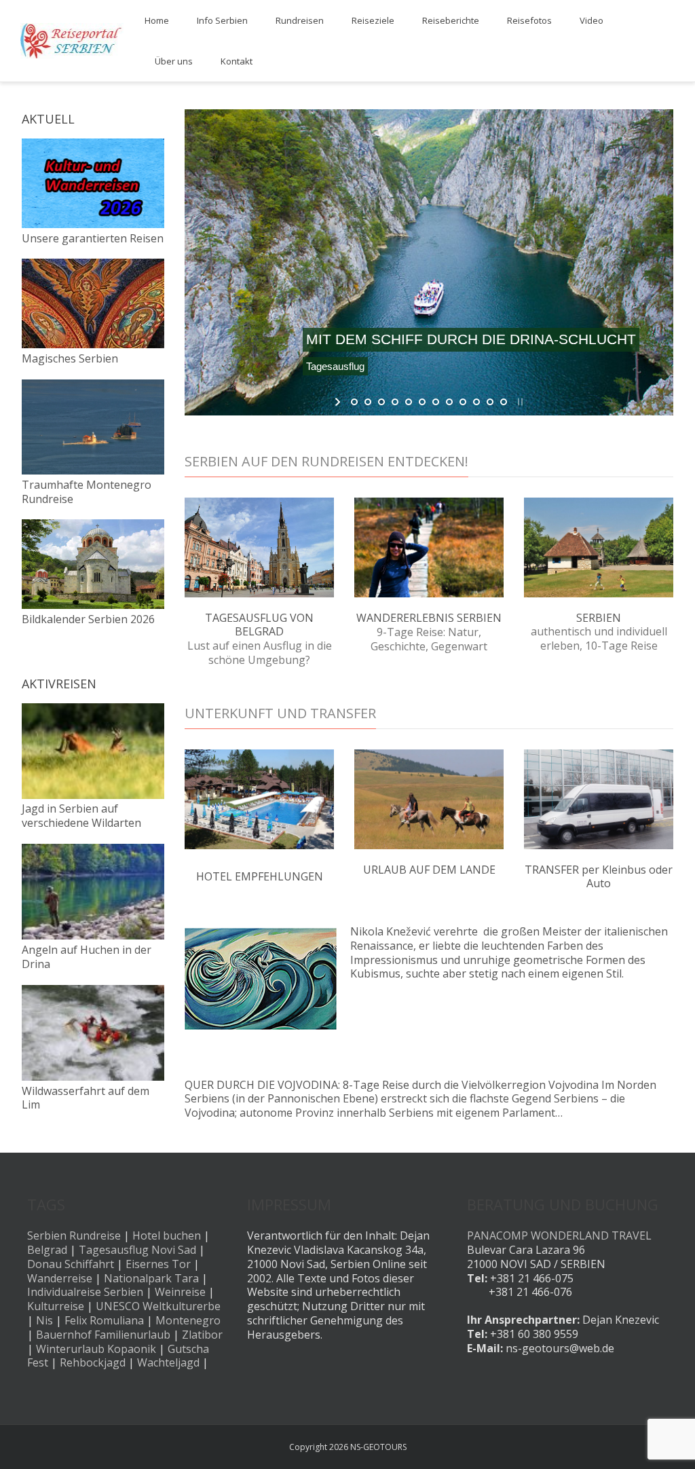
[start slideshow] (339, 402)
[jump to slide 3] (381, 402)
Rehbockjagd (93, 1362)
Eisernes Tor (158, 1264)
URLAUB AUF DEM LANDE (429, 869)
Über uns (174, 61)
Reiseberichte (450, 20)
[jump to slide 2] (368, 402)
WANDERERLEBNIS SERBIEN (429, 617)
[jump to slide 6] (422, 402)
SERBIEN (598, 617)
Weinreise (180, 1291)
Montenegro (188, 1320)
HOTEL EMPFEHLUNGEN (259, 876)
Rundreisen (300, 20)
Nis (44, 1320)
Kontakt (236, 61)
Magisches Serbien (70, 358)
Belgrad (47, 1249)
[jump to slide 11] (490, 402)
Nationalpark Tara (151, 1278)
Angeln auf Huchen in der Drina (86, 956)
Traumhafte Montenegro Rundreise (86, 491)
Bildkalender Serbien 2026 (88, 619)
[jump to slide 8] (449, 402)
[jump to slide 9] (463, 402)
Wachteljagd (168, 1362)
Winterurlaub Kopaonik (96, 1348)
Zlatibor (202, 1334)
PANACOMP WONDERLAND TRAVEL (559, 1235)
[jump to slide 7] (436, 402)
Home (157, 20)
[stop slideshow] (518, 402)
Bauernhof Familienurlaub (103, 1334)
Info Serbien (222, 20)
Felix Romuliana (104, 1320)
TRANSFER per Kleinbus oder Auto (599, 876)
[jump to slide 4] (395, 402)
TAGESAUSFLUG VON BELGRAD (259, 624)
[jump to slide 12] (503, 402)
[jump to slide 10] (476, 402)
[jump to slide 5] (408, 402)
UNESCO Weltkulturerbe (158, 1306)
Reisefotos (529, 20)
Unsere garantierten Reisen (93, 238)
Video (591, 20)
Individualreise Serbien (85, 1291)
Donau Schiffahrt (70, 1264)
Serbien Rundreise (74, 1235)
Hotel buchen (166, 1235)
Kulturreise (55, 1306)
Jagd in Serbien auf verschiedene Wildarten (81, 815)
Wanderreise (59, 1278)
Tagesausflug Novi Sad (137, 1249)
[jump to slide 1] (354, 402)
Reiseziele (373, 20)
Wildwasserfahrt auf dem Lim (85, 1098)
